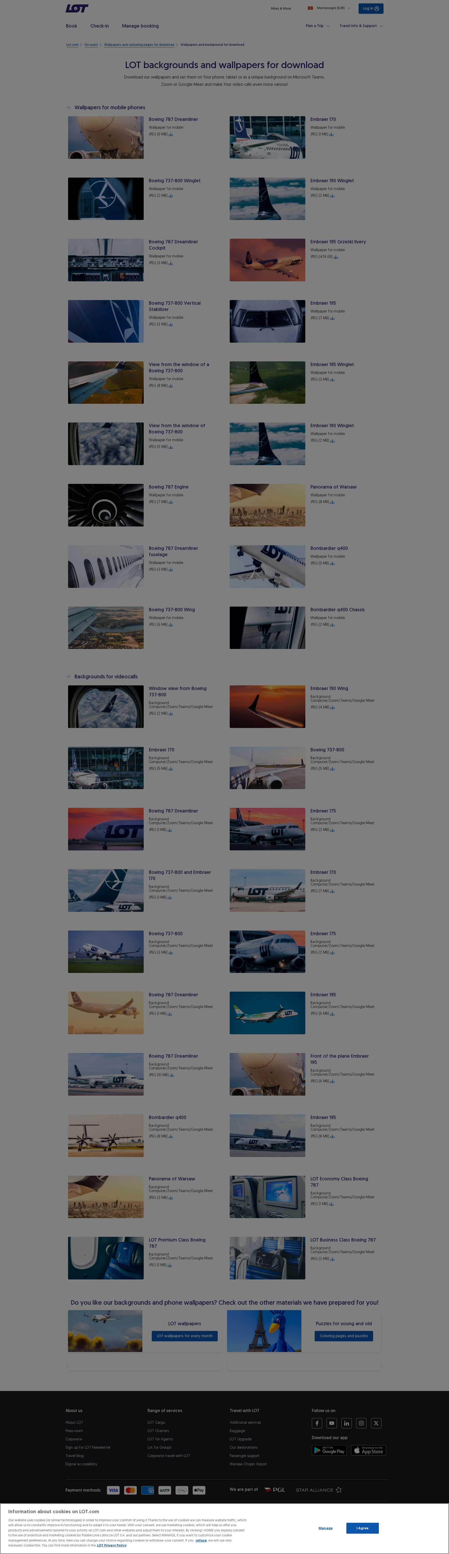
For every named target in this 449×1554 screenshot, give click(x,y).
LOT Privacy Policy (112, 1545)
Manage (326, 1528)
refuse (201, 1540)
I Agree (362, 1528)
